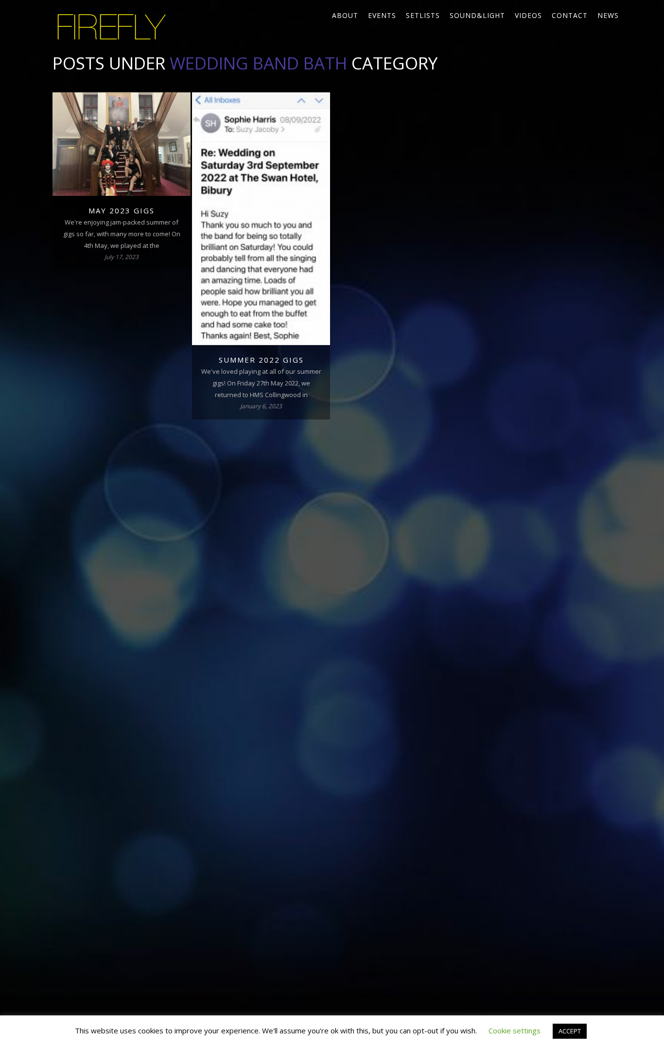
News (608, 15)
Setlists (423, 15)
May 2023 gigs (121, 210)
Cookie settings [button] (515, 1030)
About (345, 15)
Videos (528, 15)
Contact (570, 15)
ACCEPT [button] (570, 1031)
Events (382, 15)
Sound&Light (477, 15)
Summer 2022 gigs (261, 360)
